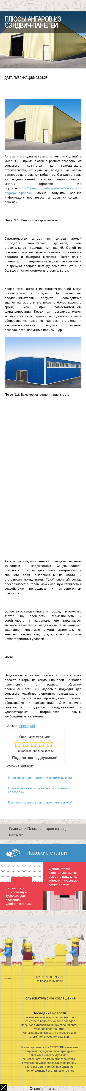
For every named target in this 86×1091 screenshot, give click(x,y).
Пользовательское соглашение (49, 998)
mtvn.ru (50, 1089)
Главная (16, 829)
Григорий (27, 726)
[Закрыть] (3, 1087)
